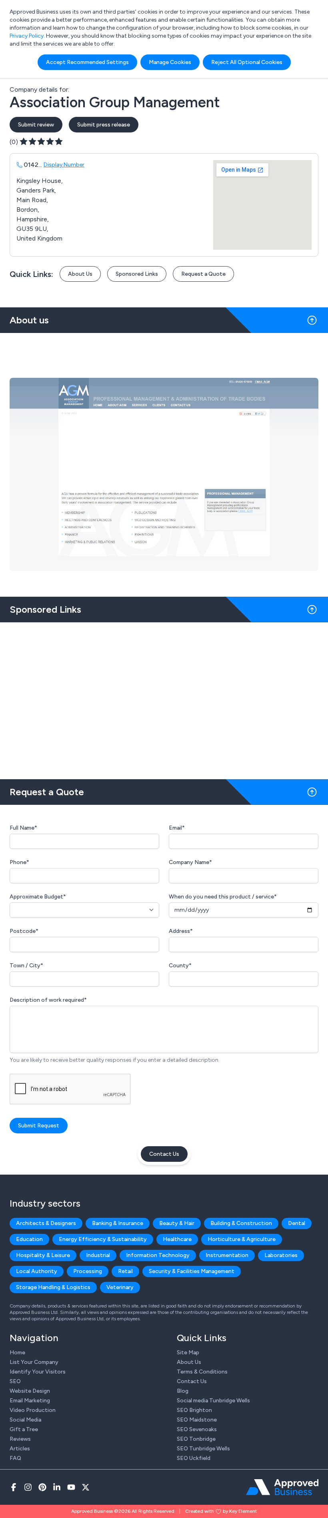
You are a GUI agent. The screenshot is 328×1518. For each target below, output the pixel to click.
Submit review (36, 124)
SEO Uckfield (193, 1458)
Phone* (19, 862)
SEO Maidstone (197, 1419)
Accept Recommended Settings (87, 62)
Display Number (64, 164)
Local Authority (36, 1271)
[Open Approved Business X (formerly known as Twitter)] (86, 1487)
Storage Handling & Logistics (53, 1287)
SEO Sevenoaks (197, 1429)
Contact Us (164, 1154)
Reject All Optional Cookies (246, 62)
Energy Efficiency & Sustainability (103, 1239)
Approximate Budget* (38, 896)
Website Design (30, 1391)
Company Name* (190, 862)
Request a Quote (203, 274)
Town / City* (26, 965)
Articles (20, 1448)
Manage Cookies (170, 62)
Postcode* (24, 931)
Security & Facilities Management (191, 1271)
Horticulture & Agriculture (242, 1239)
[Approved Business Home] (282, 1487)
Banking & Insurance (117, 1223)
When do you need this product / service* (223, 896)
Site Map (188, 1352)
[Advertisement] (164, 698)
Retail (125, 1271)
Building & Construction (241, 1223)
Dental (296, 1223)
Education (29, 1239)
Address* (181, 931)
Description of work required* (48, 1000)
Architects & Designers (46, 1223)
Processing (87, 1271)
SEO (15, 1381)
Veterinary (120, 1287)
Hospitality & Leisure (43, 1255)
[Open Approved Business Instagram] (28, 1487)
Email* (177, 827)
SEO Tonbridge (196, 1439)
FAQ (15, 1458)
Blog (182, 1391)
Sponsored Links (137, 274)
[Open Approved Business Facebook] (14, 1487)
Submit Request (38, 1125)
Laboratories (281, 1255)
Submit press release (103, 124)
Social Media (25, 1419)
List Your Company (34, 1362)
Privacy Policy (27, 35)
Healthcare (177, 1239)
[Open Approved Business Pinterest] (42, 1487)
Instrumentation (227, 1255)
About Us (80, 274)
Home (17, 1352)
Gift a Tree (24, 1429)
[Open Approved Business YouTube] (71, 1487)
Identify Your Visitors (38, 1371)
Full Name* (23, 827)
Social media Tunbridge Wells (213, 1400)
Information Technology (158, 1255)
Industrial (98, 1255)
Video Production (33, 1410)
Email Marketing (30, 1400)
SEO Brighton (194, 1410)
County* (180, 965)
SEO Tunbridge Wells (203, 1448)
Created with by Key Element (221, 1511)
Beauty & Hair (176, 1223)
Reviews (20, 1439)
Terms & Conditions (202, 1371)
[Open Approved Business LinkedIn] (57, 1487)
